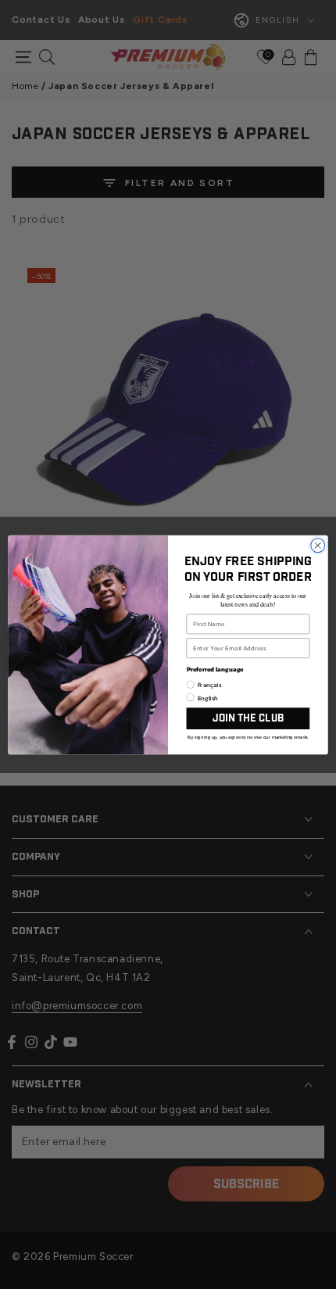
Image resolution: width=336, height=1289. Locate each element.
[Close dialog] (318, 545)
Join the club (248, 718)
